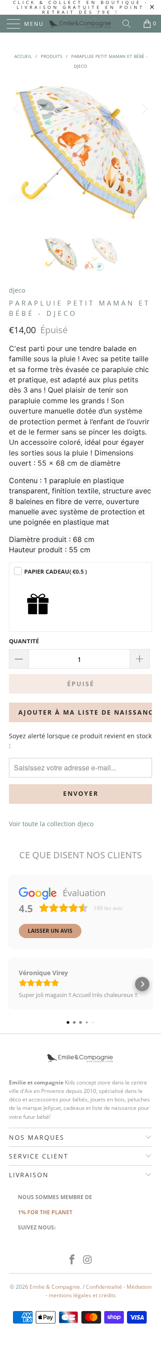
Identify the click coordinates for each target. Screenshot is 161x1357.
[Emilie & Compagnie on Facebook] (72, 1260)
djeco (17, 290)
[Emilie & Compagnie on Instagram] (88, 1260)
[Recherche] (130, 24)
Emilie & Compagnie (55, 1287)
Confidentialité (104, 1287)
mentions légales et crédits (82, 1295)
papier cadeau (55, 571)
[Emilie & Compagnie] (80, 24)
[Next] (144, 151)
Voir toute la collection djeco (51, 823)
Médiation (139, 1287)
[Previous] (17, 151)
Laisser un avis (50, 931)
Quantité (24, 641)
